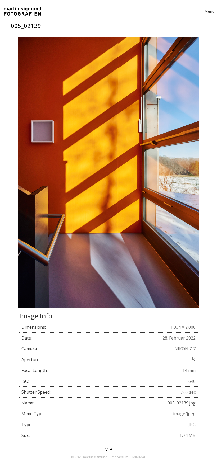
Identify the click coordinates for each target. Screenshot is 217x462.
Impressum (119, 457)
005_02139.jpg (182, 403)
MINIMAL (139, 457)
